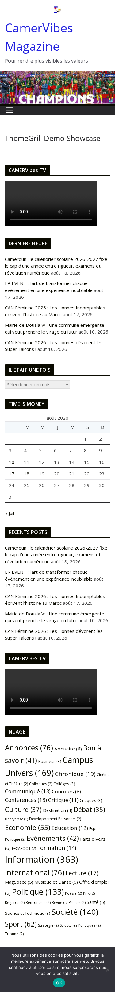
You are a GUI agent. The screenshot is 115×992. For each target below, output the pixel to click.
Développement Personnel (55, 818)
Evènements (53, 838)
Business (49, 761)
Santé (96, 902)
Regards (15, 902)
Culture (23, 809)
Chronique (75, 774)
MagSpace (19, 882)
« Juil (9, 513)
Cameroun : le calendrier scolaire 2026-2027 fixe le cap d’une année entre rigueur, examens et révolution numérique (56, 266)
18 (26, 474)
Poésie (73, 893)
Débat (89, 809)
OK (59, 982)
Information (41, 859)
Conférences (26, 799)
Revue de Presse (69, 902)
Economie (27, 827)
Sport (21, 924)
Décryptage (16, 819)
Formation (56, 847)
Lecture (82, 873)
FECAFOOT (24, 848)
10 (11, 462)
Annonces (29, 747)
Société (75, 911)
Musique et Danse (56, 882)
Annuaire (68, 748)
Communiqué (28, 791)
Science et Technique (27, 913)
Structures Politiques (80, 925)
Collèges (64, 783)
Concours (66, 791)
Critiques (91, 800)
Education (70, 827)
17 (11, 474)
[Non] (107, 970)
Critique (63, 799)
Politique (38, 891)
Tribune (14, 933)
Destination (57, 810)
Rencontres (38, 902)
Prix (89, 893)
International (34, 872)
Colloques (40, 783)
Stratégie (48, 925)
